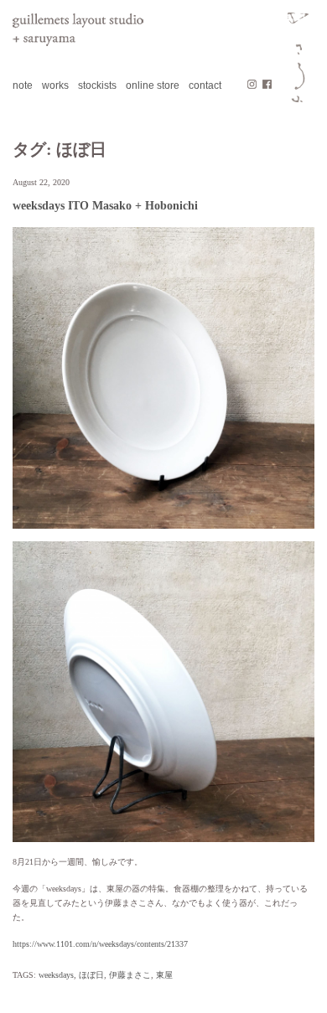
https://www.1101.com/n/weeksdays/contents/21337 (100, 943)
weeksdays (56, 974)
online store (152, 85)
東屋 (164, 974)
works (55, 85)
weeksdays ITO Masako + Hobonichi (105, 205)
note (23, 85)
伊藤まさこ (130, 974)
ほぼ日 (91, 974)
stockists (97, 85)
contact (205, 85)
